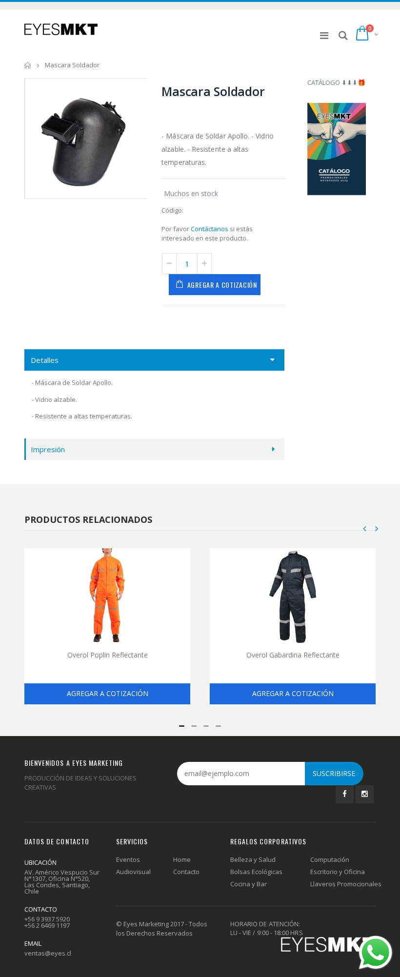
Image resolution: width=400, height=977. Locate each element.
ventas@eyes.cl (47, 953)
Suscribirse (334, 773)
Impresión (48, 449)
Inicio (28, 65)
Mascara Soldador (212, 91)
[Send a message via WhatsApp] (375, 952)
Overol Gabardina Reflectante (293, 654)
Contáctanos (209, 228)
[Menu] (324, 35)
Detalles (45, 360)
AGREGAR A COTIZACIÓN (222, 284)
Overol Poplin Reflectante (107, 654)
